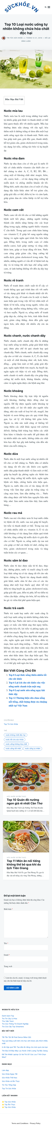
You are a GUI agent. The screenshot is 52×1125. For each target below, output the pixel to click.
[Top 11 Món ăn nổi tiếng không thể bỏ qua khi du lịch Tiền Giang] (26, 836)
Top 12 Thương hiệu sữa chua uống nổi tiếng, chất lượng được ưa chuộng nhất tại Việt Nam (28, 701)
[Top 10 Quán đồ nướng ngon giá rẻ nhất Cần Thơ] (26, 777)
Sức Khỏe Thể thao (9, 1078)
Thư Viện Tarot (8, 1021)
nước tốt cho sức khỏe (14, 739)
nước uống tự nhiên (32, 748)
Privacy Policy (35, 1123)
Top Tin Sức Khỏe (11, 724)
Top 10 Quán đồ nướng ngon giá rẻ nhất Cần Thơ (24, 801)
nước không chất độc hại (15, 735)
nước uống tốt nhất (13, 748)
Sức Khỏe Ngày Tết (9, 1074)
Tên (6, 943)
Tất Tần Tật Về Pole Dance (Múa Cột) (16, 1037)
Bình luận (8, 909)
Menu (49, 7)
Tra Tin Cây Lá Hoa (9, 1018)
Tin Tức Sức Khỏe (15, 38)
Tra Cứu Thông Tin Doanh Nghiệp (15, 1024)
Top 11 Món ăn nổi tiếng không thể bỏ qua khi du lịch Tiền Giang (24, 864)
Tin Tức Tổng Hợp (9, 1085)
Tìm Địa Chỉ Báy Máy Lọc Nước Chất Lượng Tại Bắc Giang (25, 1051)
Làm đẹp (5, 1070)
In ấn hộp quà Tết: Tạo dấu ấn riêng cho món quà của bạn (25, 1047)
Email (7, 955)
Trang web (8, 966)
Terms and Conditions (20, 1123)
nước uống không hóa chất (16, 744)
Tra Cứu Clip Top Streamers (13, 1026)
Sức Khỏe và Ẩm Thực (16, 796)
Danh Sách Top (8, 1016)
